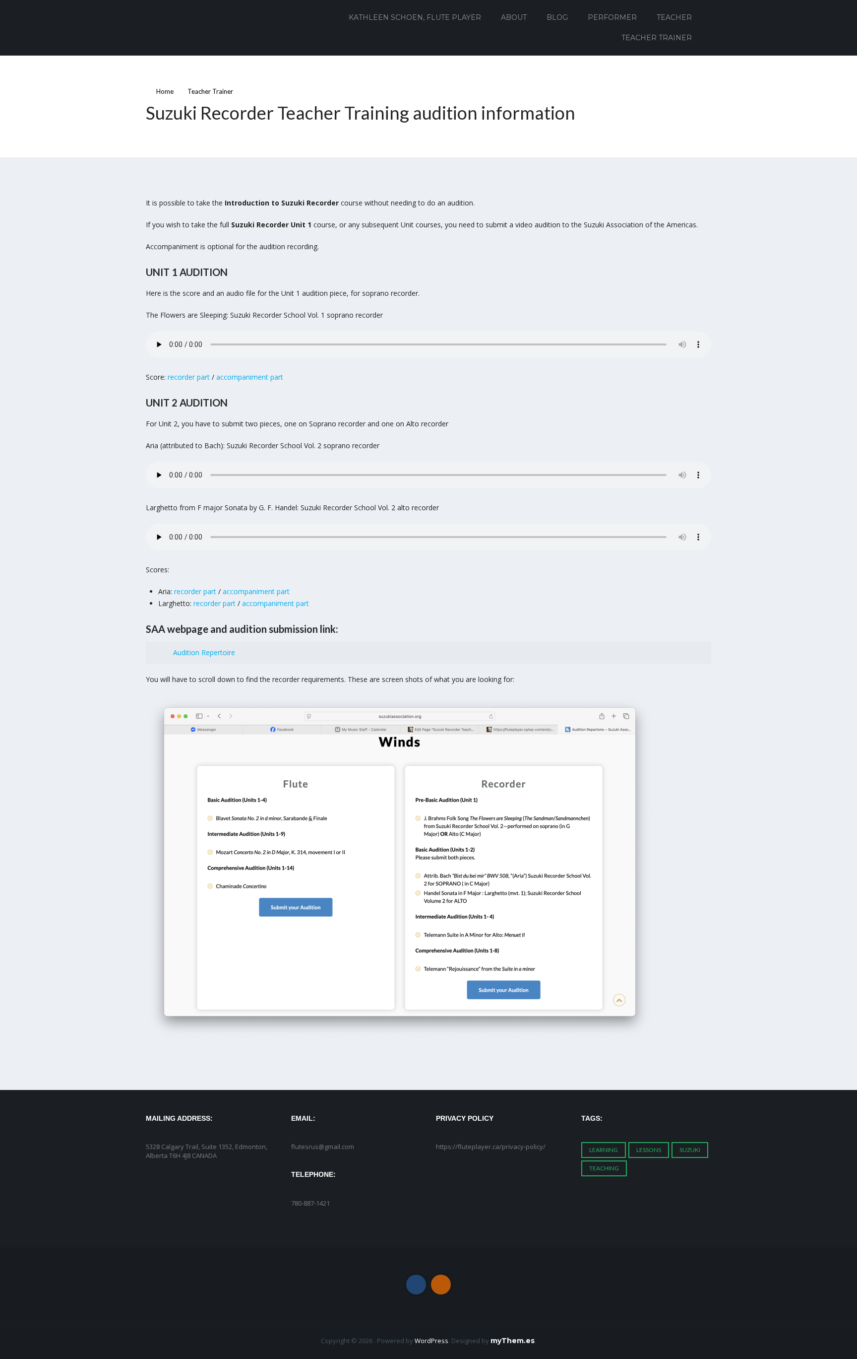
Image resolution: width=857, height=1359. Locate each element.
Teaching (604, 1168)
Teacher (674, 17)
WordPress (431, 1340)
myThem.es (512, 1340)
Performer (612, 17)
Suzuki (689, 1150)
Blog (557, 17)
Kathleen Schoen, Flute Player (415, 17)
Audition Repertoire (204, 652)
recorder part (189, 377)
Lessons (648, 1150)
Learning (603, 1150)
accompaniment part (249, 377)
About (514, 17)
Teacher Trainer (656, 37)
